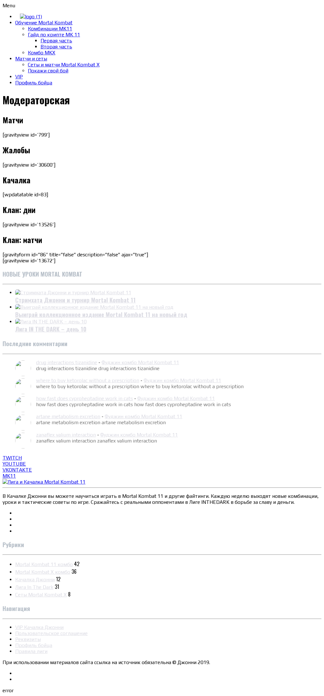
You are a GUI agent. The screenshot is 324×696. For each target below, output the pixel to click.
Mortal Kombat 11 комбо (44, 564)
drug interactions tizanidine (66, 362)
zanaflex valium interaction (66, 435)
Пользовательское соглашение (51, 633)
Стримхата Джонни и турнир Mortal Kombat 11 (75, 300)
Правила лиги (31, 651)
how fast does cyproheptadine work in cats (84, 398)
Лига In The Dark (34, 587)
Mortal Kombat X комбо (42, 572)
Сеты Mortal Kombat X (41, 595)
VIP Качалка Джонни (39, 627)
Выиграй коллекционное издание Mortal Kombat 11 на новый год (101, 314)
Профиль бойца (33, 645)
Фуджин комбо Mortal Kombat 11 (140, 362)
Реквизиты (28, 639)
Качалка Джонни (35, 580)
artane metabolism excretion (68, 416)
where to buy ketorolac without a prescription (87, 380)
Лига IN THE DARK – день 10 (50, 329)
